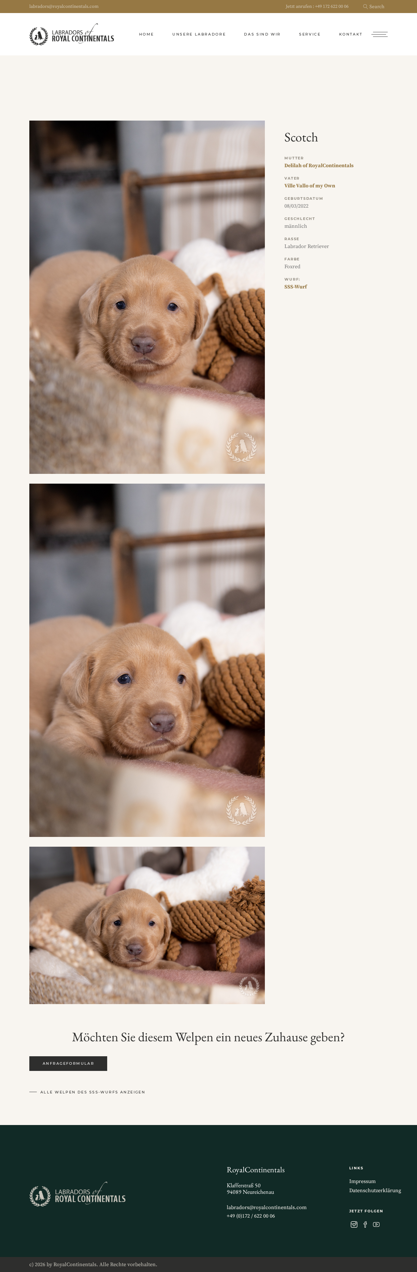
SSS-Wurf (295, 287)
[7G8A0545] (147, 297)
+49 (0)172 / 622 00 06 (251, 1216)
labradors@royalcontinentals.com (64, 6)
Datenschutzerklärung (375, 1190)
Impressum (362, 1181)
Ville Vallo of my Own (309, 186)
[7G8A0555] (147, 660)
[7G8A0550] (147, 925)
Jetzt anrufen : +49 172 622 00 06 (317, 6)
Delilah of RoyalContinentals (318, 165)
